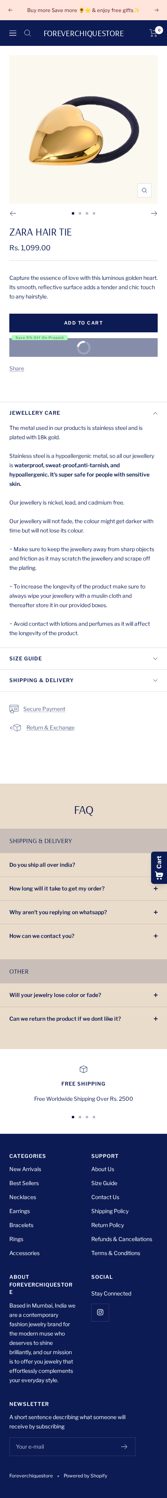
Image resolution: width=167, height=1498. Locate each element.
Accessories (24, 1253)
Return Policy (107, 1225)
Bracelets (21, 1225)
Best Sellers (24, 1183)
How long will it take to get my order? (56, 888)
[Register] (124, 1446)
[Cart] (154, 33)
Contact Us (105, 1197)
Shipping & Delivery (41, 680)
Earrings (19, 1211)
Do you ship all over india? (42, 864)
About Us (102, 1169)
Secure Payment (44, 708)
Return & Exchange (50, 727)
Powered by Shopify (85, 1476)
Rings (16, 1239)
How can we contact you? (41, 935)
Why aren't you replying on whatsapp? (58, 912)
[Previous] (12, 213)
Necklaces (22, 1197)
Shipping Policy (110, 1211)
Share (16, 368)
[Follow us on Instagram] (100, 1312)
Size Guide (25, 658)
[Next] (154, 213)
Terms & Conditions (115, 1253)
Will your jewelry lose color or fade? (55, 995)
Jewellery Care (34, 413)
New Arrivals (25, 1169)
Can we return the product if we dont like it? (65, 1018)
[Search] (27, 33)
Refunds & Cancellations (121, 1239)
